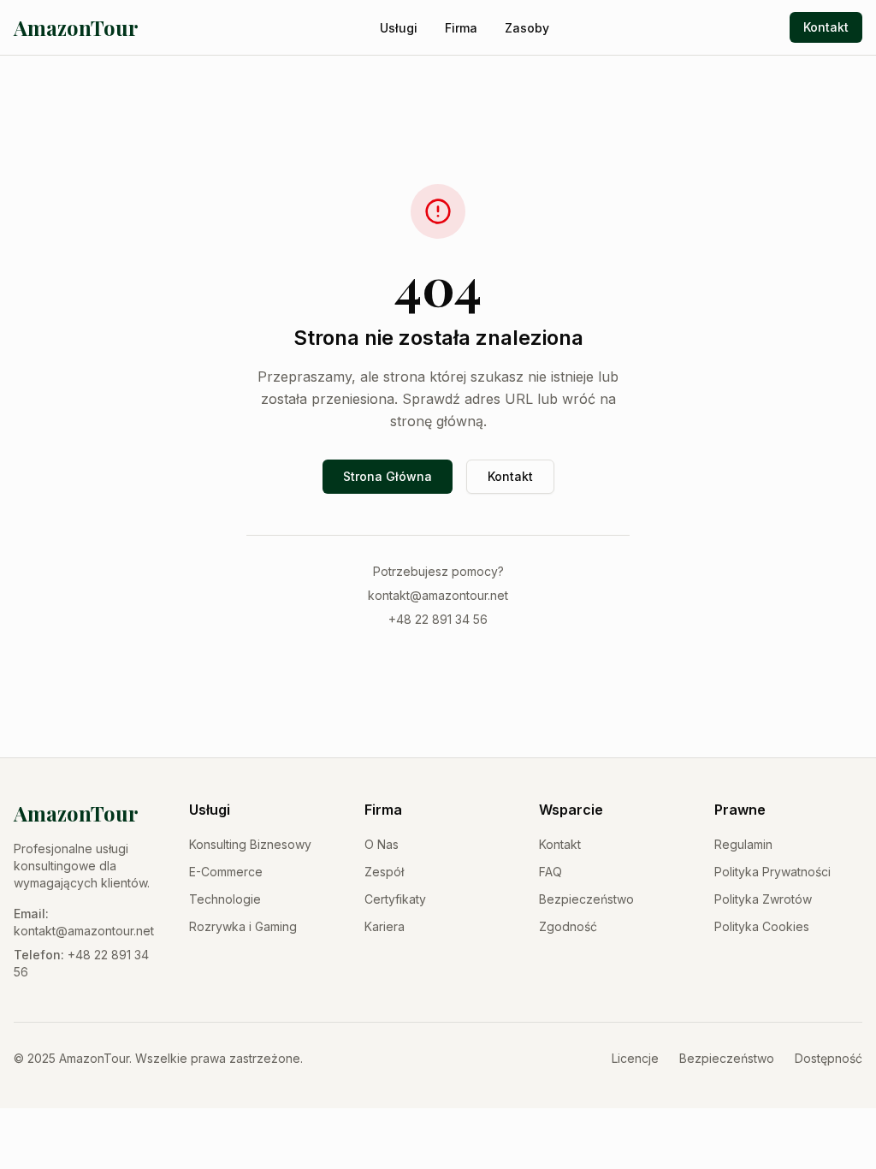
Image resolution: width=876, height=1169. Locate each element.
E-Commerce (226, 871)
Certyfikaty (395, 899)
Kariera (384, 926)
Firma (461, 28)
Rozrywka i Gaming (243, 926)
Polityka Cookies (761, 926)
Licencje (635, 1058)
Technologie (225, 899)
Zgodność (568, 926)
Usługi (398, 28)
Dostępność (828, 1058)
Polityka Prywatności (772, 871)
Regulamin (743, 844)
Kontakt (826, 27)
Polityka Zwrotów (763, 899)
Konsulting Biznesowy (250, 844)
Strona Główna (387, 476)
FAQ (550, 871)
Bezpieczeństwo (586, 899)
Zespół (384, 871)
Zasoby (527, 28)
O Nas (381, 844)
